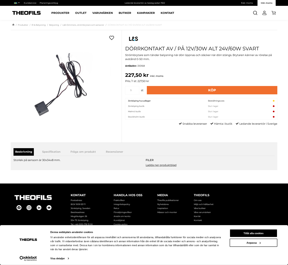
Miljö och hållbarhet (204, 204)
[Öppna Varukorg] (274, 13)
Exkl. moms (247, 3)
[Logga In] (264, 13)
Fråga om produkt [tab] (83, 151)
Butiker (125, 13)
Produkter (60, 13)
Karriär (197, 216)
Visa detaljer (57, 258)
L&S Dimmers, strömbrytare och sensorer (83, 25)
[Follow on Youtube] (49, 208)
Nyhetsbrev (163, 204)
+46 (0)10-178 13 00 (83, 224)
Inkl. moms (266, 3)
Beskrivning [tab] (23, 151)
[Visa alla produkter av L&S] (201, 39)
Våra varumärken (202, 212)
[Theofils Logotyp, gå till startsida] (26, 13)
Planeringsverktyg (49, 3)
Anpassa (251, 242)
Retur (116, 208)
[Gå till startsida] (13, 25)
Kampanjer (146, 13)
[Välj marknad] (17, 3)
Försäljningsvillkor (123, 212)
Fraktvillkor (119, 200)
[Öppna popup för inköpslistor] (111, 37)
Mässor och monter (167, 212)
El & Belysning (39, 25)
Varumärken (102, 13)
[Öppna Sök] (255, 13)
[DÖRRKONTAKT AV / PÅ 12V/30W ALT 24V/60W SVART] (66, 83)
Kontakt (167, 13)
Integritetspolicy (122, 204)
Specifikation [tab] (51, 151)
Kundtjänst (119, 220)
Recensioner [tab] (114, 151)
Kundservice (30, 3)
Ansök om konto (122, 216)
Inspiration (162, 208)
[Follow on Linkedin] (39, 208)
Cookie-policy (121, 224)
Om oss (198, 200)
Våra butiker (200, 208)
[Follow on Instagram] (29, 208)
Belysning (54, 25)
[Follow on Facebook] (19, 208)
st (142, 90)
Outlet (80, 13)
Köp (212, 90)
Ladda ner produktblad (161, 165)
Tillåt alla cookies (254, 233)
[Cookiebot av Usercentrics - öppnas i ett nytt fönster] (28, 258)
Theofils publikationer (168, 200)
